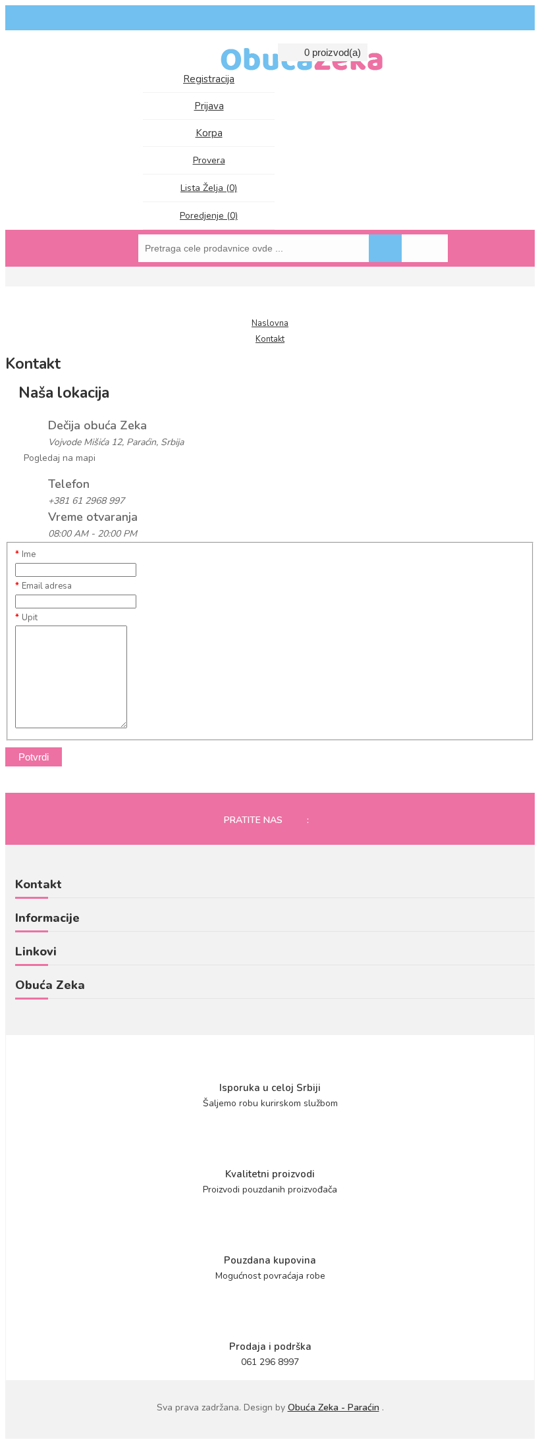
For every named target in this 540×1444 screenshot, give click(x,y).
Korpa (209, 133)
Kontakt (270, 339)
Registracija (208, 79)
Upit (30, 618)
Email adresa (47, 586)
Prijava (209, 106)
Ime (29, 554)
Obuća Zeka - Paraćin (333, 1407)
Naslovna (270, 323)
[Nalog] (154, 54)
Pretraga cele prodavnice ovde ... (385, 248)
